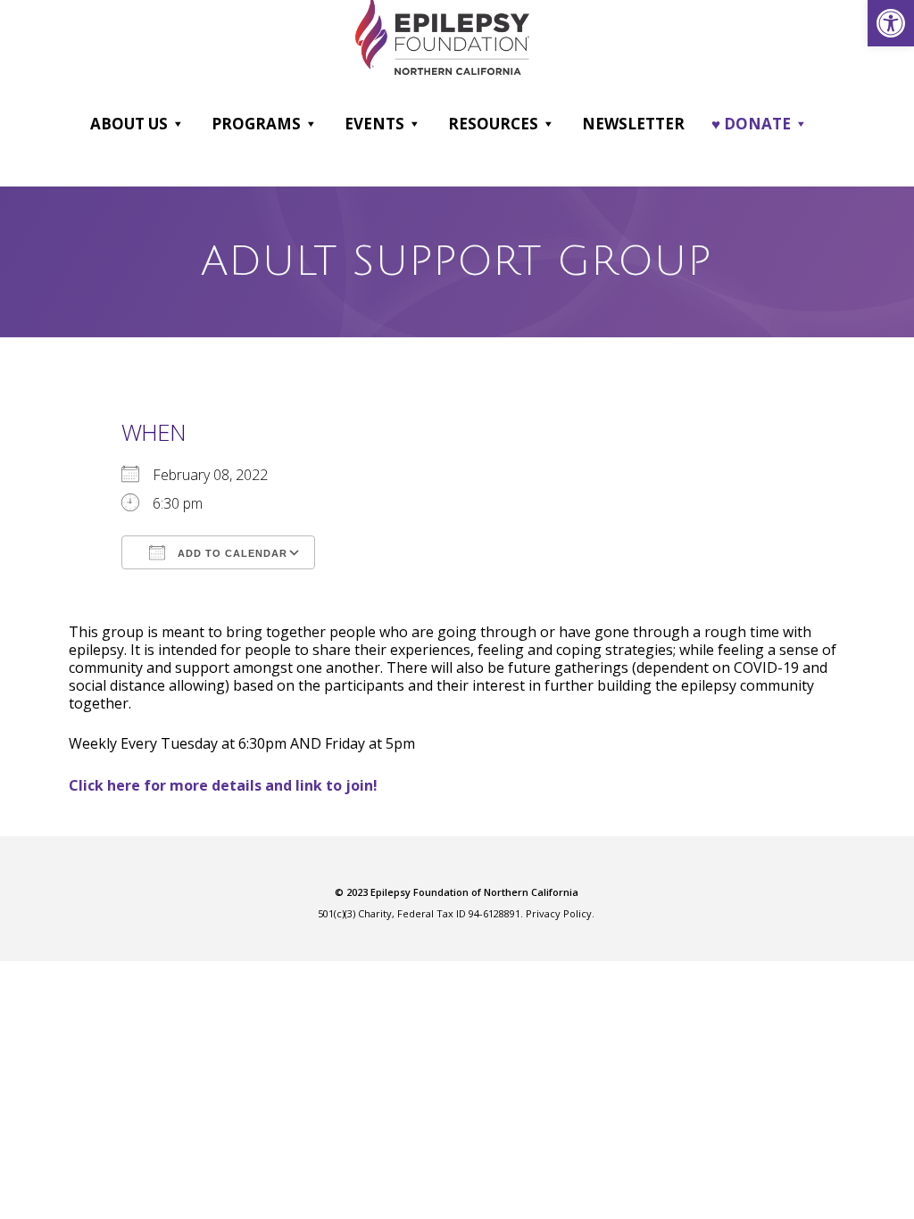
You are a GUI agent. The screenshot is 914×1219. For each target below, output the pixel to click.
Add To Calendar (230, 553)
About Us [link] (129, 123)
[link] (891, 23)
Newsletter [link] (633, 123)
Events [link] (374, 123)
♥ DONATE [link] (751, 123)
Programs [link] (256, 123)
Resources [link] (493, 123)
